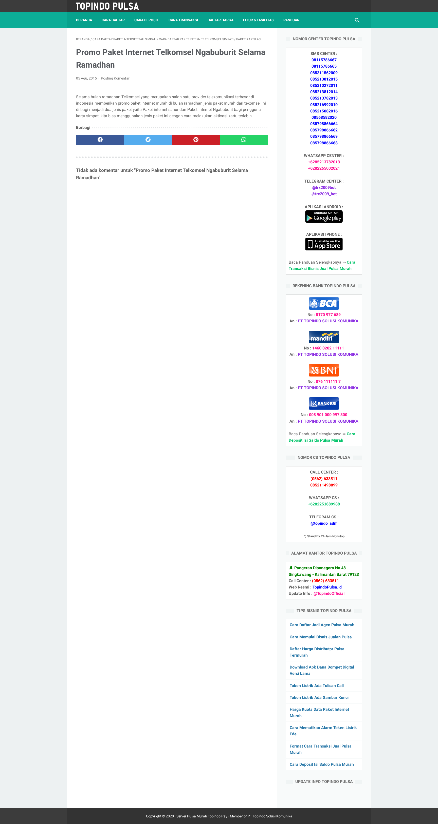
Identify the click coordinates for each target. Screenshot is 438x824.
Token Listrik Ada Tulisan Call (317, 685)
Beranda (84, 20)
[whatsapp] (244, 140)
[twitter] (148, 140)
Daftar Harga (220, 20)
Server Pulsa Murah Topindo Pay (201, 816)
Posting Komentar (115, 78)
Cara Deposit (146, 20)
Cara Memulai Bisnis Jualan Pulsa (321, 637)
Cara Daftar (113, 20)
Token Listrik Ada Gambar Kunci (319, 697)
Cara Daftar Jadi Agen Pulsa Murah (322, 624)
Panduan (291, 20)
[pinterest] (196, 140)
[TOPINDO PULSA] (111, 6)
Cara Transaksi (183, 20)
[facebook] (100, 140)
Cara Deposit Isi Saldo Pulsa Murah (322, 764)
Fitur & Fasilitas (258, 20)
